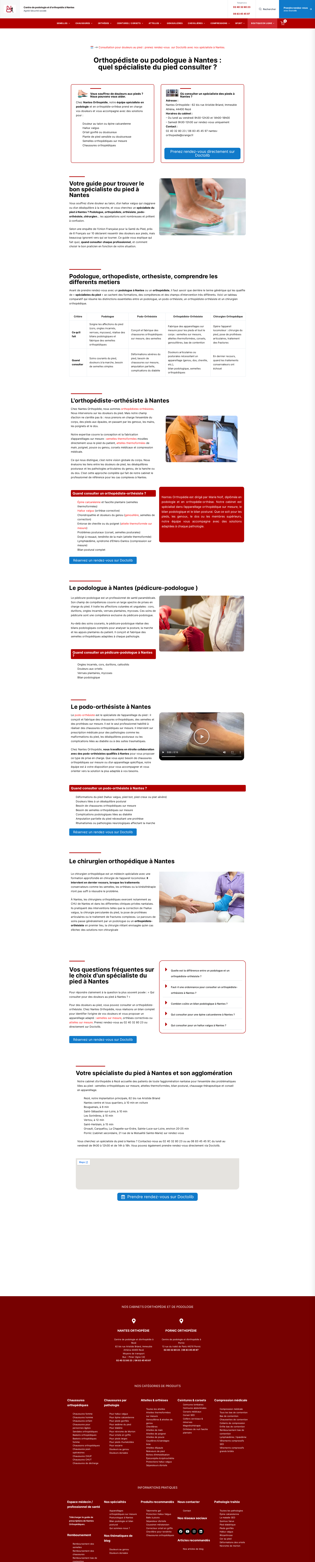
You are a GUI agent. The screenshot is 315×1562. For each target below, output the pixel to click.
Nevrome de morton (230, 1545)
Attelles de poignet (156, 1433)
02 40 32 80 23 (241, 7)
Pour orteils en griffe (120, 1435)
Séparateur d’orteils (156, 1521)
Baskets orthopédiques (84, 1435)
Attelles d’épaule (154, 1447)
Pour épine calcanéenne (121, 1417)
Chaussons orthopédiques (86, 1445)
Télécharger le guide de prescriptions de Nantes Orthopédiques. (81, 1521)
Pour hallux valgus (118, 1413)
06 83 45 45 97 (241, 13)
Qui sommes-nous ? (119, 1528)
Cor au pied (225, 1538)
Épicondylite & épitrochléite (160, 1458)
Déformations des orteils (232, 1542)
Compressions (218, 23)
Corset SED (189, 1415)
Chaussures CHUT (82, 1459)
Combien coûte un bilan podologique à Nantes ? (199, 1003)
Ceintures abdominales (194, 1408)
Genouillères (175, 23)
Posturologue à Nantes (121, 1517)
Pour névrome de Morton (122, 1431)
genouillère (132, 515)
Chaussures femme (83, 1413)
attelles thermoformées (130, 443)
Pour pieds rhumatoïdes (121, 1442)
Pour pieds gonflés (119, 1420)
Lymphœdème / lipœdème (233, 1437)
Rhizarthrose (226, 1535)
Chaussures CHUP (82, 1456)
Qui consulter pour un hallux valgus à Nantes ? (198, 1025)
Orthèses (103, 23)
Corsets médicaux (192, 1411)
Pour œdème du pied (120, 1424)
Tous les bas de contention (234, 1412)
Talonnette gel (153, 1510)
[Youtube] (187, 1531)
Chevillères (152, 1426)
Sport (238, 23)
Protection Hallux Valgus (158, 1514)
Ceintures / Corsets (129, 23)
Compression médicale (231, 1409)
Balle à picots (153, 1517)
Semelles (62, 23)
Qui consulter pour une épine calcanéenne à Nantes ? (203, 1014)
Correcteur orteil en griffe (159, 1528)
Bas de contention (229, 1416)
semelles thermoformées (121, 438)
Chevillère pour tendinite (159, 1531)
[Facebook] (181, 1531)
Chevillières (195, 23)
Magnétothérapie (192, 1425)
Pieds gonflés (227, 1528)
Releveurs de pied (155, 1451)
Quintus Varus (227, 1521)
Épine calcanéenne (89, 502)
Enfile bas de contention (232, 1426)
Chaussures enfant (82, 1420)
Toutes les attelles (155, 1409)
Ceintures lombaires (193, 1404)
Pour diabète (116, 1428)
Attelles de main (154, 1430)
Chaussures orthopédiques (160, 1535)
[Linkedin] (201, 1531)
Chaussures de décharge (85, 1463)
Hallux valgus (85, 510)
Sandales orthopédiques (85, 1431)
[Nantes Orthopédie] (10, 9)
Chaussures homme (83, 1417)
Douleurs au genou (119, 1449)
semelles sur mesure (108, 1018)
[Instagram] (194, 1531)
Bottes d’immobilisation (158, 1454)
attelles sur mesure (81, 1022)
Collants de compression (232, 1423)
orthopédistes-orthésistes (137, 408)
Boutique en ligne (261, 23)
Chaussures (82, 23)
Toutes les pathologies (231, 1510)
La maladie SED (227, 1517)
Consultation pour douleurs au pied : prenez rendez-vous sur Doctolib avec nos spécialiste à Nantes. (162, 47)
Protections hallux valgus (159, 1461)
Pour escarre (116, 1445)
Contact (187, 1510)
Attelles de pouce (155, 1437)
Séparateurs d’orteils (156, 1465)
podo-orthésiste (85, 715)
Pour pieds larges (118, 1438)
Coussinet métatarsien (157, 1524)
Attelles (154, 23)
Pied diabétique (228, 1524)
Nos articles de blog (193, 1549)
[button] (201, 736)
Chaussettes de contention (234, 1419)
